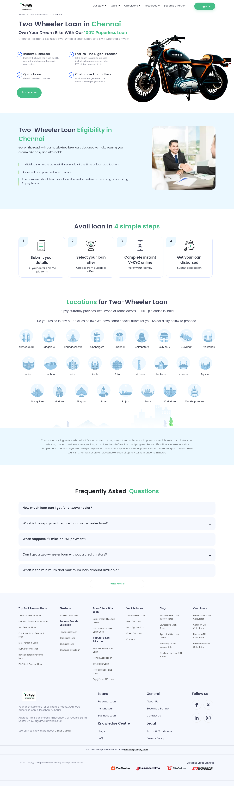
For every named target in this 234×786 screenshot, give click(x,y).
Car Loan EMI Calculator (199, 626)
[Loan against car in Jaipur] (73, 363)
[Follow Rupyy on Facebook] (196, 706)
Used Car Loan (133, 621)
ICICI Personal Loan (28, 643)
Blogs (101, 731)
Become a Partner (158, 709)
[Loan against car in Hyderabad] (208, 336)
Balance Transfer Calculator (201, 645)
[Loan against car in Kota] (117, 363)
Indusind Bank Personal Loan (33, 621)
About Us (152, 702)
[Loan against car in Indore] (28, 363)
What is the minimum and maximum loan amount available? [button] (71, 570)
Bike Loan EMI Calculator (199, 636)
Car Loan (131, 639)
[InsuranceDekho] (148, 768)
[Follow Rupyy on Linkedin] (196, 719)
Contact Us (154, 716)
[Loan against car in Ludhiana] (139, 363)
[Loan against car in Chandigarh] (97, 336)
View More (117, 584)
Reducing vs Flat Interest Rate (168, 645)
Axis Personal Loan (28, 627)
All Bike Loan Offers (69, 615)
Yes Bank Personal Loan (30, 615)
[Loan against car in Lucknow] (161, 363)
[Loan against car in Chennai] (119, 336)
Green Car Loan (134, 633)
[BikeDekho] (176, 768)
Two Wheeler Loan (39, 14)
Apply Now (29, 92)
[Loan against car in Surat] (148, 390)
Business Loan (107, 716)
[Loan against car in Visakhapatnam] (194, 390)
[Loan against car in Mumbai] (183, 363)
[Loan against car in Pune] (103, 390)
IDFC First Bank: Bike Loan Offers (102, 630)
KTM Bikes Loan (67, 644)
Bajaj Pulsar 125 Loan (103, 679)
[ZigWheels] (203, 768)
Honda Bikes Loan (68, 632)
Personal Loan (107, 702)
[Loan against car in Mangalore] (37, 390)
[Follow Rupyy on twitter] (208, 706)
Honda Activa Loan (102, 658)
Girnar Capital (63, 731)
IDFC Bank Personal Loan (31, 664)
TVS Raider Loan (101, 664)
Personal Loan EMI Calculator (202, 617)
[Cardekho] (120, 768)
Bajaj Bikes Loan (68, 638)
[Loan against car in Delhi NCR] (164, 336)
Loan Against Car (135, 627)
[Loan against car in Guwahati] (186, 336)
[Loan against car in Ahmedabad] (26, 336)
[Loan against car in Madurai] (59, 390)
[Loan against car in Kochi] (95, 363)
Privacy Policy (155, 738)
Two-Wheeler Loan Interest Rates (169, 617)
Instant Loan (106, 709)
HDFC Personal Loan (29, 649)
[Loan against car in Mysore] (205, 363)
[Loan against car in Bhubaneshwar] (73, 336)
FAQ (100, 738)
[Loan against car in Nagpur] (81, 390)
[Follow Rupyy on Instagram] (208, 719)
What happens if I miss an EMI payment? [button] (54, 539)
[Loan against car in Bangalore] (49, 336)
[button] (196, 3)
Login (204, 6)
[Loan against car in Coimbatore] (142, 336)
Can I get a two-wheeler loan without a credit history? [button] (65, 555)
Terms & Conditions (159, 731)
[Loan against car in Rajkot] (126, 390)
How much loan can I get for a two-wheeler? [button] (57, 508)
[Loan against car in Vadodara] (170, 390)
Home (22, 14)
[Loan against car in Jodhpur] (51, 363)
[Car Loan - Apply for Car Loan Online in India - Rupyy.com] (33, 6)
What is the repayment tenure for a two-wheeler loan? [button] (65, 523)
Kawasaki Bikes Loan (70, 650)
